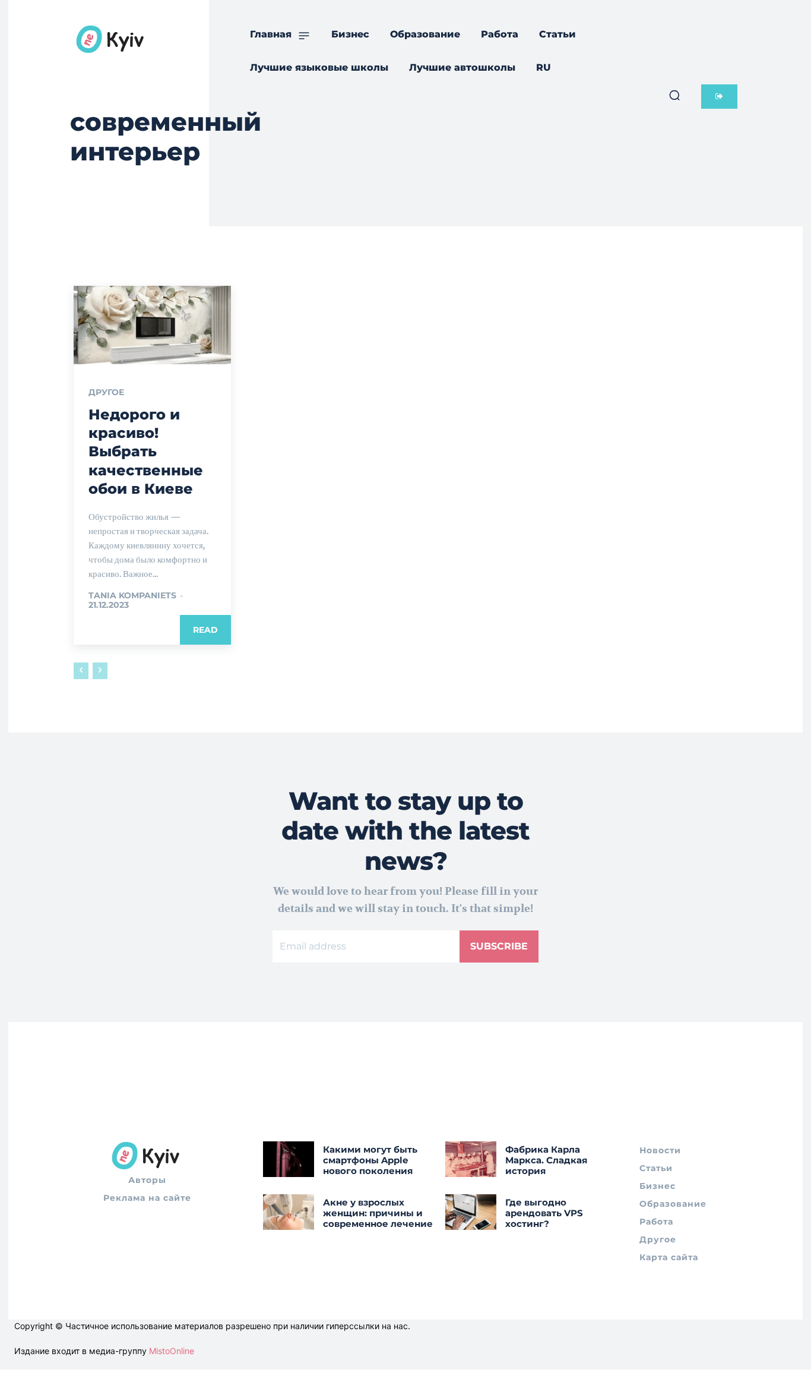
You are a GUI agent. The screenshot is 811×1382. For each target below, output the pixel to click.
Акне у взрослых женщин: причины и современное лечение (378, 1213)
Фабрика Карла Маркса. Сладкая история (546, 1160)
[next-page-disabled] (100, 670)
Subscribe (499, 946)
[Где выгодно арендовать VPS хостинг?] (470, 1212)
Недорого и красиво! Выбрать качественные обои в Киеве (145, 451)
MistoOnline (171, 1351)
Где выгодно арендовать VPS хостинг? (544, 1213)
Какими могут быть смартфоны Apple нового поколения (370, 1160)
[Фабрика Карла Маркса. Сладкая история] (470, 1159)
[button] (674, 95)
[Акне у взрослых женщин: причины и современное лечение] (288, 1212)
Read (205, 629)
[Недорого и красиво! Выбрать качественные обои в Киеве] (152, 325)
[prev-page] (81, 670)
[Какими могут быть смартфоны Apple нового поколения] (288, 1159)
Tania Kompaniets (132, 595)
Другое (106, 392)
